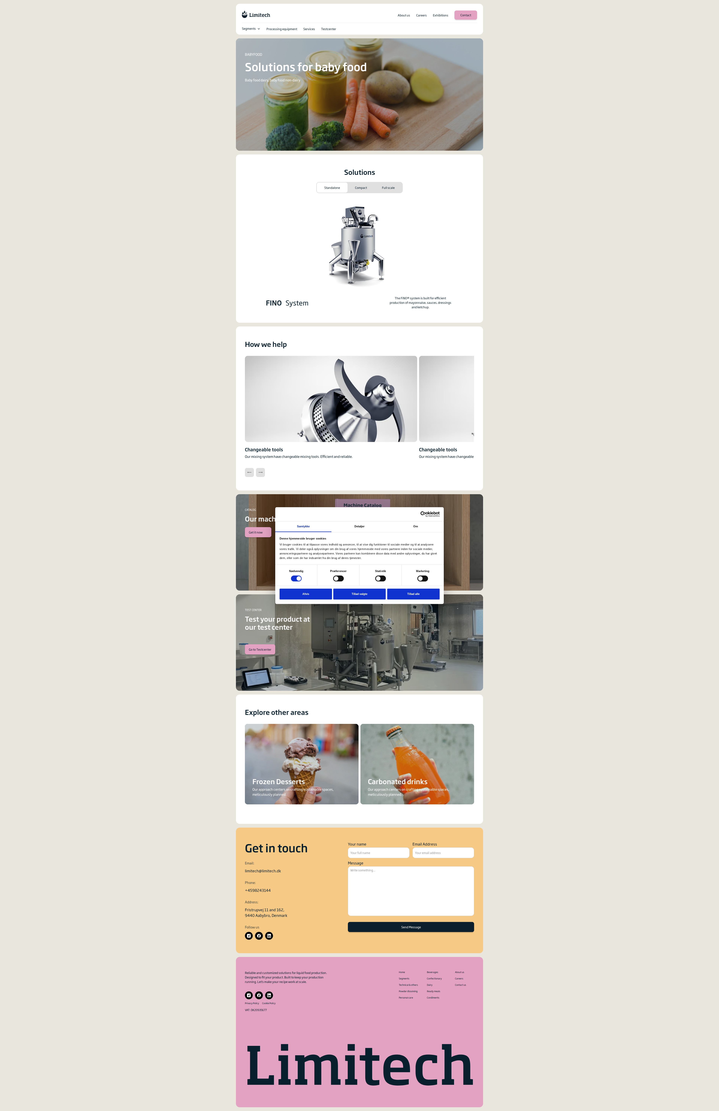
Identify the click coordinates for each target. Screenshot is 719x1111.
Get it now (256, 532)
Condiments (433, 997)
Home (402, 972)
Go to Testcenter (260, 649)
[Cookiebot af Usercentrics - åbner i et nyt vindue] (423, 514)
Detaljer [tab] (359, 526)
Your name (357, 844)
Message (355, 863)
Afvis (305, 594)
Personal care (406, 997)
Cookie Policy (269, 1003)
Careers (459, 978)
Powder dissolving (408, 991)
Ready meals (433, 991)
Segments (249, 28)
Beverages (432, 972)
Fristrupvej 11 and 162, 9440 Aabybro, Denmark (266, 912)
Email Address (424, 844)
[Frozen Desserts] (302, 764)
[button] (251, 29)
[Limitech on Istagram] (249, 936)
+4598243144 (258, 890)
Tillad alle (413, 594)
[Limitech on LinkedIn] (269, 936)
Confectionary (434, 978)
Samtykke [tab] (303, 526)
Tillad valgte (359, 594)
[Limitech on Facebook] (259, 936)
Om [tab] (415, 526)
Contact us (460, 985)
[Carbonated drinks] (417, 764)
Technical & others (408, 985)
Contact (465, 15)
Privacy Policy (252, 1003)
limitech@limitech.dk (263, 870)
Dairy (430, 985)
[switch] (338, 578)
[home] (256, 14)
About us (459, 972)
